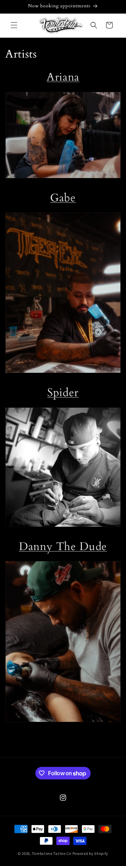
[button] (14, 25)
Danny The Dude (63, 546)
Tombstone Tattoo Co (51, 853)
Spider (63, 392)
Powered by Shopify (90, 853)
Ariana (63, 77)
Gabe (63, 198)
